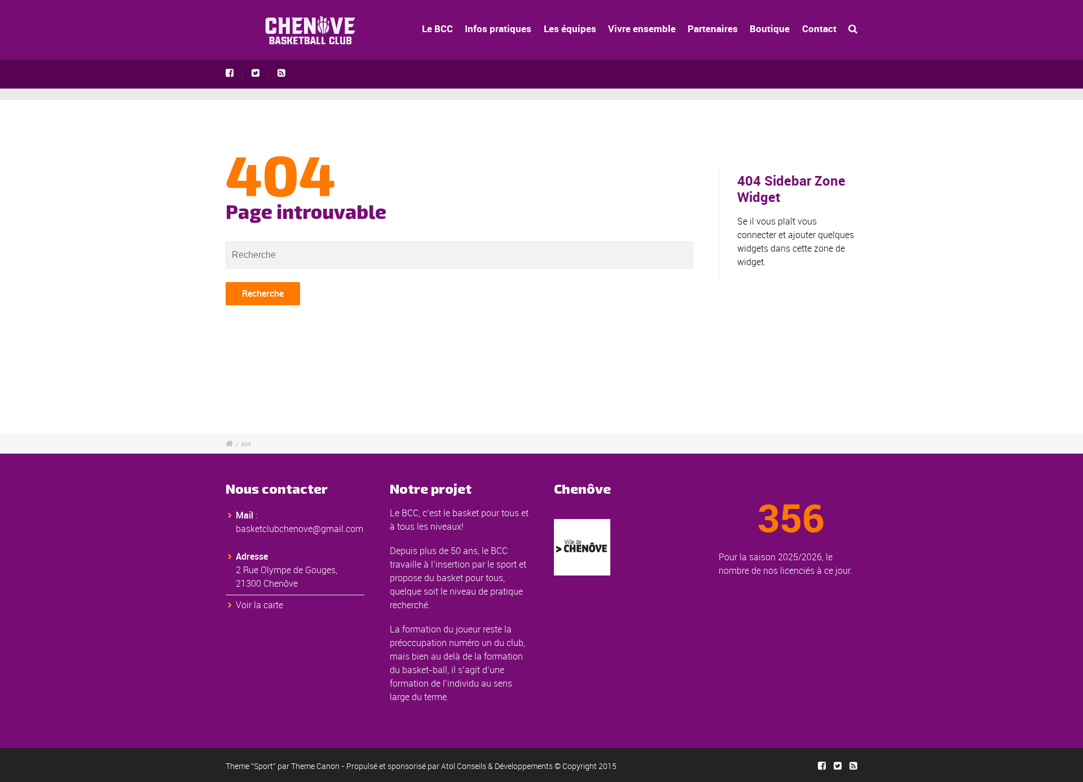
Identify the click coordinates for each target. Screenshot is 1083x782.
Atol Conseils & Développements (497, 766)
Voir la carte (259, 605)
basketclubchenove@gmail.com (299, 528)
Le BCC (437, 28)
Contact (819, 28)
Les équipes (570, 28)
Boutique (770, 28)
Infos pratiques (498, 28)
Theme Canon (315, 766)
